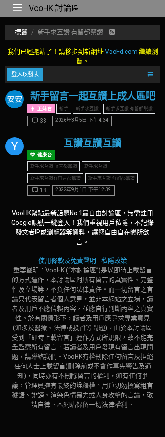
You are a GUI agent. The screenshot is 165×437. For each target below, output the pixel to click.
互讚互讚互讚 (92, 143)
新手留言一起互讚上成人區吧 (92, 95)
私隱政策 (114, 260)
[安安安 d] (15, 99)
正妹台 (44, 109)
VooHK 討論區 (54, 8)
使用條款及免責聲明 (67, 260)
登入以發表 (25, 74)
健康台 (44, 155)
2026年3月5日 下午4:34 (81, 120)
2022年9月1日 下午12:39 (83, 189)
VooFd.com (121, 51)
